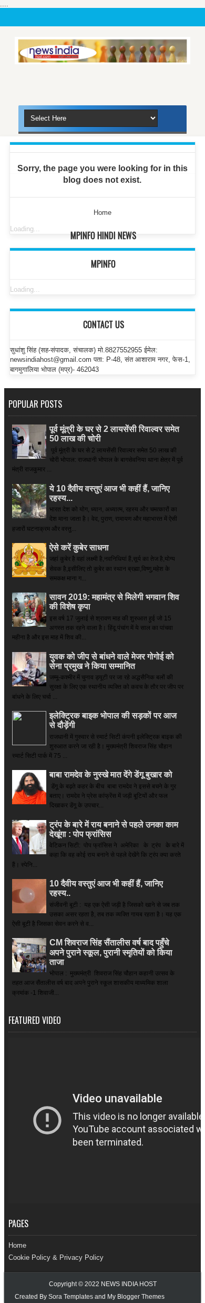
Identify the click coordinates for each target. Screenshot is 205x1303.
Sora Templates (70, 1296)
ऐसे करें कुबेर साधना (79, 547)
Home (17, 1245)
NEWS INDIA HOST (129, 1284)
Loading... (25, 229)
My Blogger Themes (136, 1296)
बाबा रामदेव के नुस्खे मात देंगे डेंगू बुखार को (110, 774)
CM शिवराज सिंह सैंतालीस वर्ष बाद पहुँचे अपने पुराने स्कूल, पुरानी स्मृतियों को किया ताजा (110, 952)
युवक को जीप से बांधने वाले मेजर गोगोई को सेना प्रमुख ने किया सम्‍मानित (111, 661)
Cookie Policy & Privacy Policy (56, 1257)
